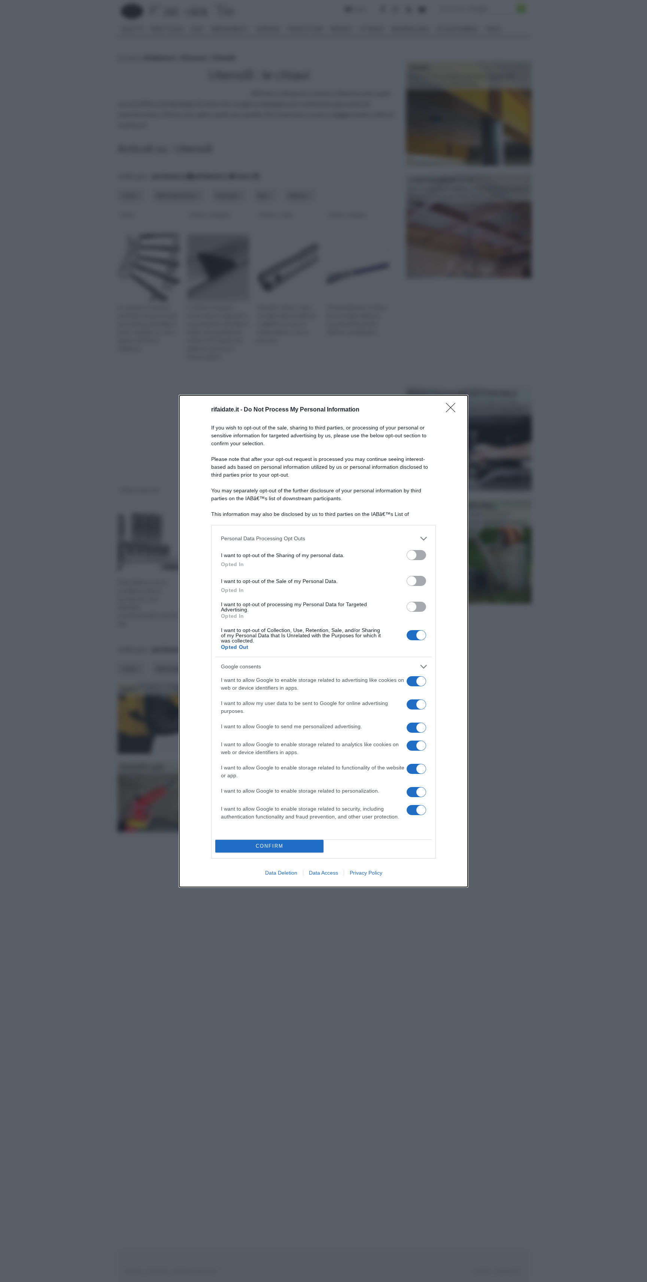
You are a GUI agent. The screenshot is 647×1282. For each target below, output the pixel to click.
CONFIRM (269, 846)
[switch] (416, 555)
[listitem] (323, 539)
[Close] (453, 410)
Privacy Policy (366, 873)
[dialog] (323, 641)
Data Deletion (281, 873)
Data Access (323, 873)
